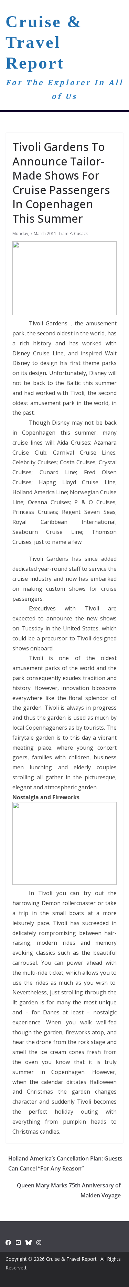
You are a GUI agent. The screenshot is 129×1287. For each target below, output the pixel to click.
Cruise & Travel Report (44, 42)
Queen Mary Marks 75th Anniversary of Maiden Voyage (69, 1190)
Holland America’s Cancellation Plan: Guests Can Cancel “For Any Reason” (65, 1163)
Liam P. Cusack (73, 233)
